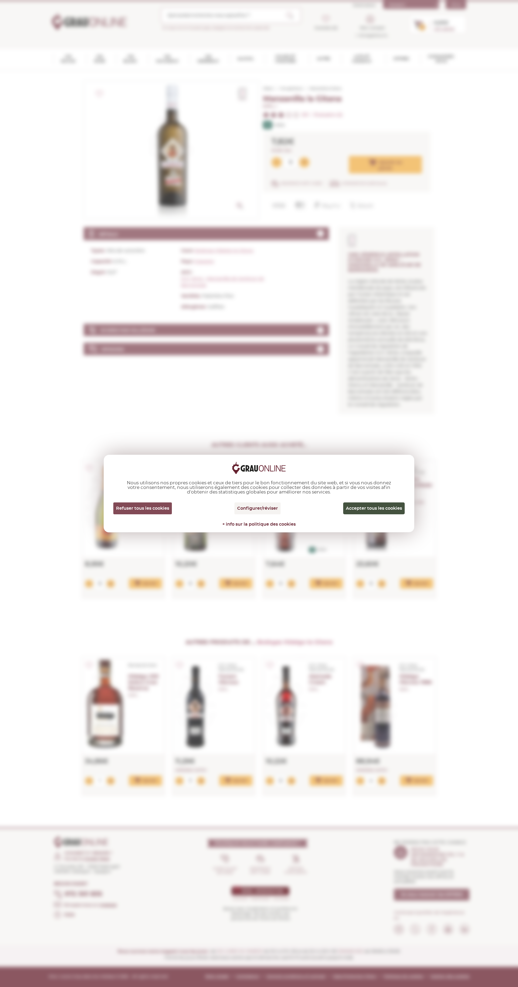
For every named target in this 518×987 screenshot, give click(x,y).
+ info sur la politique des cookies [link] (259, 524)
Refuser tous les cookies (142, 508)
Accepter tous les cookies (374, 508)
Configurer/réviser (257, 508)
